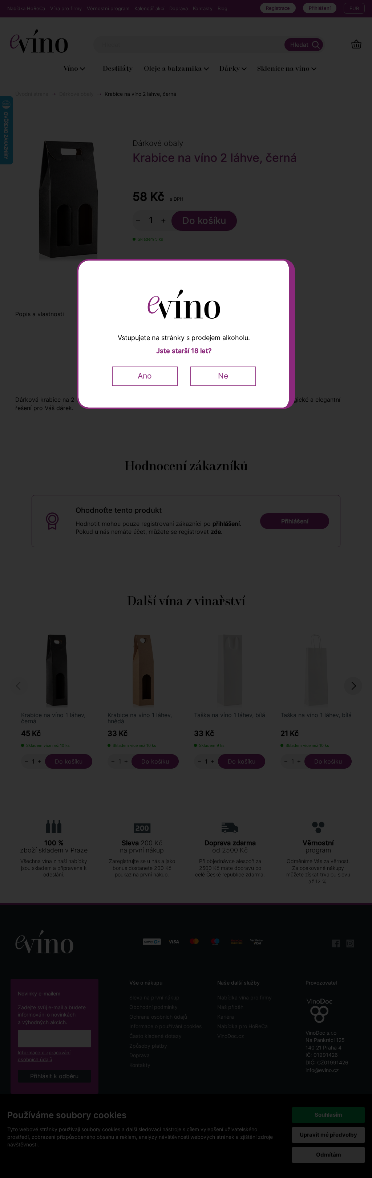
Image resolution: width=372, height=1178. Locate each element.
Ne (223, 375)
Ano (145, 375)
